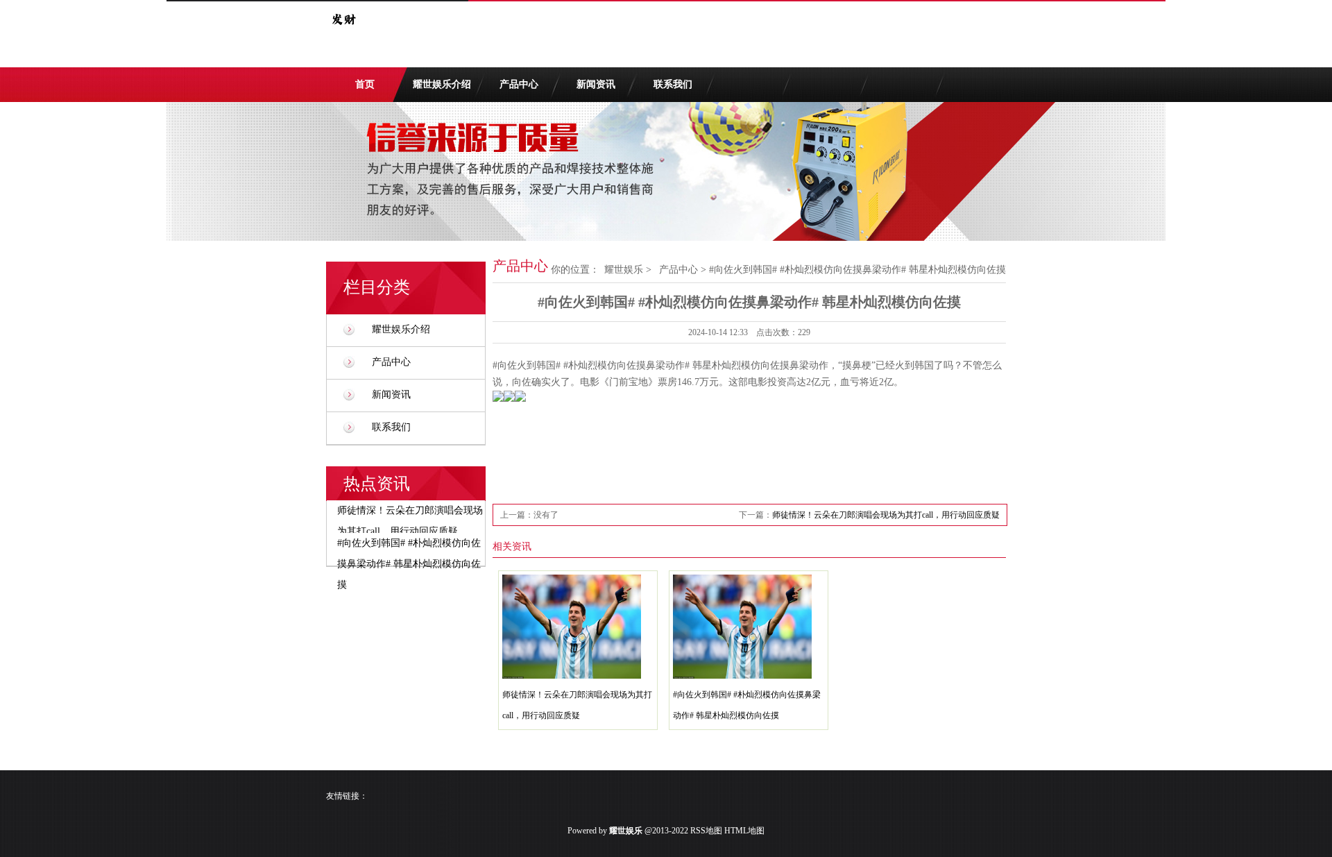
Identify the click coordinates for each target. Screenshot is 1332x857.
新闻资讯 (596, 84)
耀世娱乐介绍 (442, 84)
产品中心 (519, 84)
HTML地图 (744, 830)
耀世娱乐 (623, 269)
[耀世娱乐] (343, 33)
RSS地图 (706, 830)
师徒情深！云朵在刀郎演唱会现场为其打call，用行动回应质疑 (886, 515)
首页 (365, 84)
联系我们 (673, 84)
